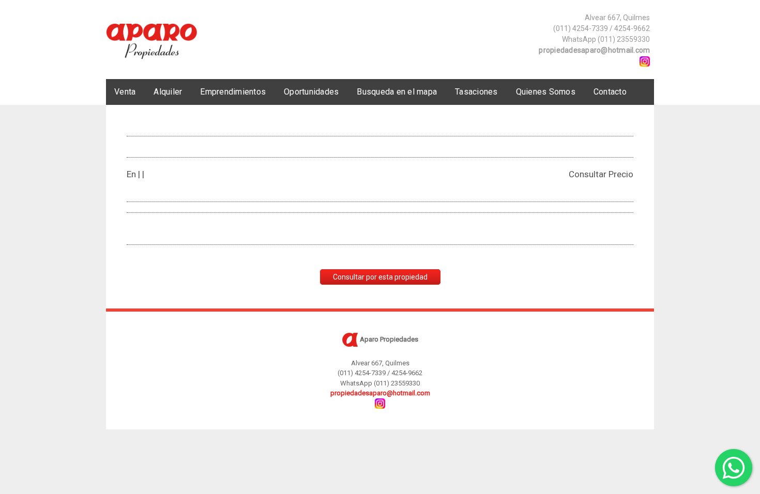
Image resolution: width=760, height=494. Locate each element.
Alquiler (168, 92)
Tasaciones (476, 92)
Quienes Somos (545, 92)
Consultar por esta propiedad (380, 277)
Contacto (610, 92)
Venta (124, 92)
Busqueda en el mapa (397, 92)
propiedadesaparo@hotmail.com (594, 50)
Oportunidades (311, 92)
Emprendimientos (233, 92)
